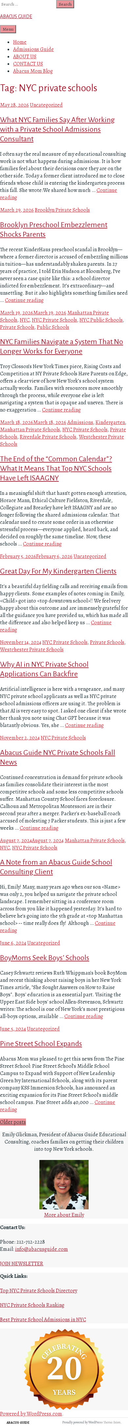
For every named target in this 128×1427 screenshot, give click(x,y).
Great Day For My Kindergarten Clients (58, 571)
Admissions (80, 422)
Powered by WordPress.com (31, 1413)
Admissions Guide (33, 49)
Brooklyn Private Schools (62, 210)
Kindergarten (110, 422)
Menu (8, 29)
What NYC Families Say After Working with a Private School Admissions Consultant (57, 129)
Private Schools (17, 327)
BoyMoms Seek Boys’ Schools (44, 958)
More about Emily (64, 1215)
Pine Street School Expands (41, 1044)
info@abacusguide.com (41, 1249)
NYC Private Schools (54, 320)
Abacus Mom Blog (33, 71)
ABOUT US (24, 56)
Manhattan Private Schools (30, 429)
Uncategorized (46, 105)
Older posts (13, 1122)
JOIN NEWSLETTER (21, 1263)
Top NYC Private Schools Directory (38, 1290)
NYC (25, 320)
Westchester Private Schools (32, 649)
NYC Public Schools (101, 320)
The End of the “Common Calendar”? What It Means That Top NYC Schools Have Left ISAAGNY (56, 468)
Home (20, 42)
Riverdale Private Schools (48, 437)
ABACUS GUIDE (16, 16)
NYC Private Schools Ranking (32, 1305)
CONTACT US (28, 63)
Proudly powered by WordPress (82, 1422)
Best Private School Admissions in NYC (43, 1319)
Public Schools (53, 327)
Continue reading (24, 300)
